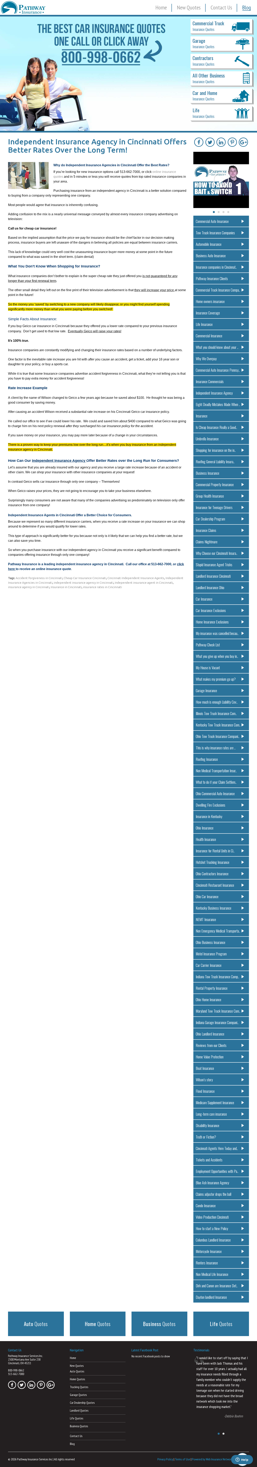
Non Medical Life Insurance (212, 1274)
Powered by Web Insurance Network (212, 1459)
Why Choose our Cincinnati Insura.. (216, 553)
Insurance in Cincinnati (66, 587)
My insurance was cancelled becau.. (217, 633)
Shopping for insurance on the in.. (216, 450)
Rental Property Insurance (211, 988)
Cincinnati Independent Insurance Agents (135, 578)
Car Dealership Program (210, 518)
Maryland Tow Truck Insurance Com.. (218, 1011)
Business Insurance (207, 473)
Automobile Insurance (208, 244)
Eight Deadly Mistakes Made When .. (218, 404)
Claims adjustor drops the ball (213, 1194)
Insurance (201, 415)
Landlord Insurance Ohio (210, 587)
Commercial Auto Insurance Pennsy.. (218, 370)
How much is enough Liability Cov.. (217, 702)
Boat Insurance (205, 1068)
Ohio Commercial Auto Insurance (215, 793)
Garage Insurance (206, 690)
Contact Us (221, 7)
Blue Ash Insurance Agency (212, 1182)
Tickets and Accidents (209, 1159)
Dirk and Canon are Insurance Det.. (217, 1285)
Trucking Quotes (79, 1387)
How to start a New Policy (212, 1228)
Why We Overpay (206, 358)
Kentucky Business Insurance (213, 908)
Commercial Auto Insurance (212, 221)
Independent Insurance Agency (214, 393)
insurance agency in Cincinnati (28, 587)
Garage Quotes (78, 1395)
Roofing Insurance (207, 759)
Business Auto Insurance (211, 255)
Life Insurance (204, 324)
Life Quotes (76, 1418)
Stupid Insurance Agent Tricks (214, 564)
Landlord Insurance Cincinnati (213, 576)
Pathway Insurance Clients (212, 278)
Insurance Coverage (208, 312)
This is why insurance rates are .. (216, 747)
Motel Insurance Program (211, 953)
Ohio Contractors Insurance (212, 873)
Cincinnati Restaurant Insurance (215, 885)
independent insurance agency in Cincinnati (83, 582)
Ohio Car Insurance (207, 896)
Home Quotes (77, 1379)
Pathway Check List (208, 644)
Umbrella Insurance (207, 438)
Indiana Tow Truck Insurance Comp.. (217, 976)
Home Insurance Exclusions (212, 621)
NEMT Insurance (206, 919)
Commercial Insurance (209, 335)
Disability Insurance (207, 1125)
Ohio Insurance (204, 827)
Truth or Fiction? (206, 1137)
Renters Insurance (207, 1262)
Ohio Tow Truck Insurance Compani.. (217, 736)
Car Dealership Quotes (82, 1403)
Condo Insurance (206, 1205)
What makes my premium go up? (216, 679)
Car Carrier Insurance (208, 965)
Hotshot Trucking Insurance (212, 862)
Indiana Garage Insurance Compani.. (217, 1022)
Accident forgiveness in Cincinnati (39, 578)
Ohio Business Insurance (210, 942)
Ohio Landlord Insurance (210, 1033)
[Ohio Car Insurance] (128, 73)
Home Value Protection (209, 1056)
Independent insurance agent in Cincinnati (144, 582)
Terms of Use (182, 1459)
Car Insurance (204, 599)
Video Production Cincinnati (212, 1217)
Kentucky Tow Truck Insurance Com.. (218, 724)
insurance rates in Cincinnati (102, 587)
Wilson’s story (204, 1079)
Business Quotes (79, 1426)
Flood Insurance (205, 1091)
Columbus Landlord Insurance (213, 1240)
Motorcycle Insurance (209, 1251)
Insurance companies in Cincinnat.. (216, 267)
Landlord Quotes (79, 1410)
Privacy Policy (165, 1459)
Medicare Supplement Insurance (215, 1102)
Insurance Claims (206, 530)
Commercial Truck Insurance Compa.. (218, 290)
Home (161, 7)
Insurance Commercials (210, 381)
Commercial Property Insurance (215, 484)
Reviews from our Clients (211, 1045)
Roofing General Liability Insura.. (215, 461)
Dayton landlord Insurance (211, 1297)
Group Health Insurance (210, 496)
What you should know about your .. (217, 347)
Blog (246, 7)
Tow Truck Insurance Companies (215, 232)
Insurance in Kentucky (209, 816)
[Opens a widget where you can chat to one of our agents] (242, 1460)
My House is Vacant (208, 667)
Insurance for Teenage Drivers (214, 507)
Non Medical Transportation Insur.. (216, 770)
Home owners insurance (210, 301)
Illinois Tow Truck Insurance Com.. (216, 713)
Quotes (36, 1323)
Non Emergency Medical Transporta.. (218, 930)
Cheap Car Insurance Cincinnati (85, 578)
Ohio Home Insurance (208, 999)
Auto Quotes (77, 1371)
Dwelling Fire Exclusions (210, 805)
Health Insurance (206, 839)
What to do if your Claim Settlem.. (216, 782)
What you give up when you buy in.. (217, 656)
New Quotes (189, 7)
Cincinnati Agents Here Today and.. (217, 1148)
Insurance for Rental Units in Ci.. (215, 850)
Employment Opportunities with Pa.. (217, 1171)
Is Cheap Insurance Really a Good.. (216, 427)
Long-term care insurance (211, 1114)
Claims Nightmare (206, 541)
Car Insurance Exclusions (211, 610)
